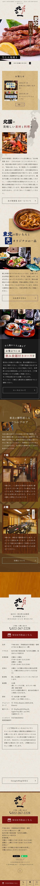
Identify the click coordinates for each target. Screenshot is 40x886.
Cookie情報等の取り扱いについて (19, 862)
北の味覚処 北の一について (19, 201)
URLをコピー (19, 859)
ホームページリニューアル (26, 97)
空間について (19, 560)
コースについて (19, 390)
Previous (10, 63)
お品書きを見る (19, 298)
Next (30, 63)
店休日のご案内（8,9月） (27, 87)
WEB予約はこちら (22, 634)
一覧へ (19, 104)
